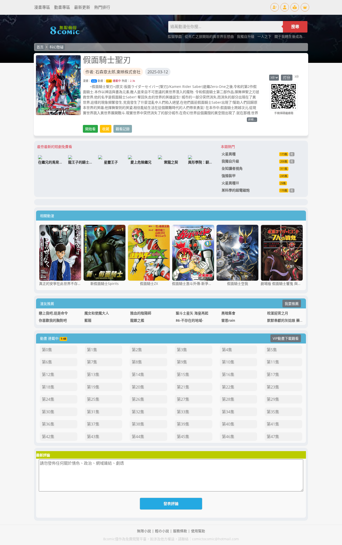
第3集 (182, 349)
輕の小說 (162, 530)
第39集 (183, 424)
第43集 (93, 436)
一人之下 (264, 36)
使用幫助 (198, 530)
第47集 (273, 436)
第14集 (138, 374)
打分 (286, 77)
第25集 (93, 399)
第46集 (228, 436)
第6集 (47, 362)
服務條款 (180, 530)
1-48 (109, 81)
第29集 (273, 399)
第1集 (92, 349)
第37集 (93, 424)
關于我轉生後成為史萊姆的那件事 (300, 36)
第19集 (93, 387)
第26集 (138, 399)
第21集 (183, 387)
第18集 (48, 387)
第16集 (228, 374)
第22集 (228, 387)
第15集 (183, 374)
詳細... (252, 119)
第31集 (93, 412)
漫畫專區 (42, 7)
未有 (94, 81)
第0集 (47, 349)
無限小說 (144, 530)
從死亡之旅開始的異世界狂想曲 (210, 36)
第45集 (183, 436)
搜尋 (295, 27)
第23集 (273, 387)
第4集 (227, 349)
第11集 (273, 362)
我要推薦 (292, 303)
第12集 (48, 374)
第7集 (92, 362)
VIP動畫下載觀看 (286, 338)
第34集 (228, 412)
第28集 (228, 399)
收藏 (105, 128)
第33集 (183, 412)
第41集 (273, 424)
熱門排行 (102, 7)
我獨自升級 (246, 36)
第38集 (138, 424)
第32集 (138, 412)
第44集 (138, 436)
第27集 (183, 399)
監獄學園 (175, 36)
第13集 (93, 374)
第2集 (137, 349)
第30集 (48, 412)
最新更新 (82, 7)
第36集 (48, 424)
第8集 (137, 362)
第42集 (48, 436)
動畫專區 (62, 7)
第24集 (48, 399)
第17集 (273, 374)
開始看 (90, 128)
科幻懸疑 (57, 47)
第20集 (138, 387)
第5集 (272, 349)
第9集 (182, 362)
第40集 (228, 424)
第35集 (273, 412)
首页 (40, 47)
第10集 (228, 362)
